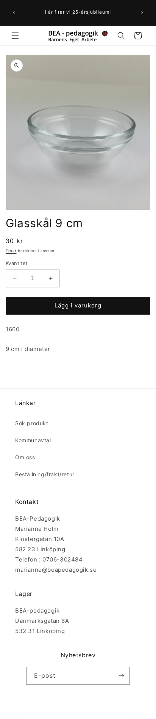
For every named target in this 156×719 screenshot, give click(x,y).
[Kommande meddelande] (142, 12)
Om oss (25, 457)
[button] (15, 35)
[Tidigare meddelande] (14, 12)
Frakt (11, 250)
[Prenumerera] (121, 676)
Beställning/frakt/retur (45, 474)
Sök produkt (31, 423)
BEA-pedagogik (65, 713)
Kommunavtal (33, 440)
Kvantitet (17, 263)
